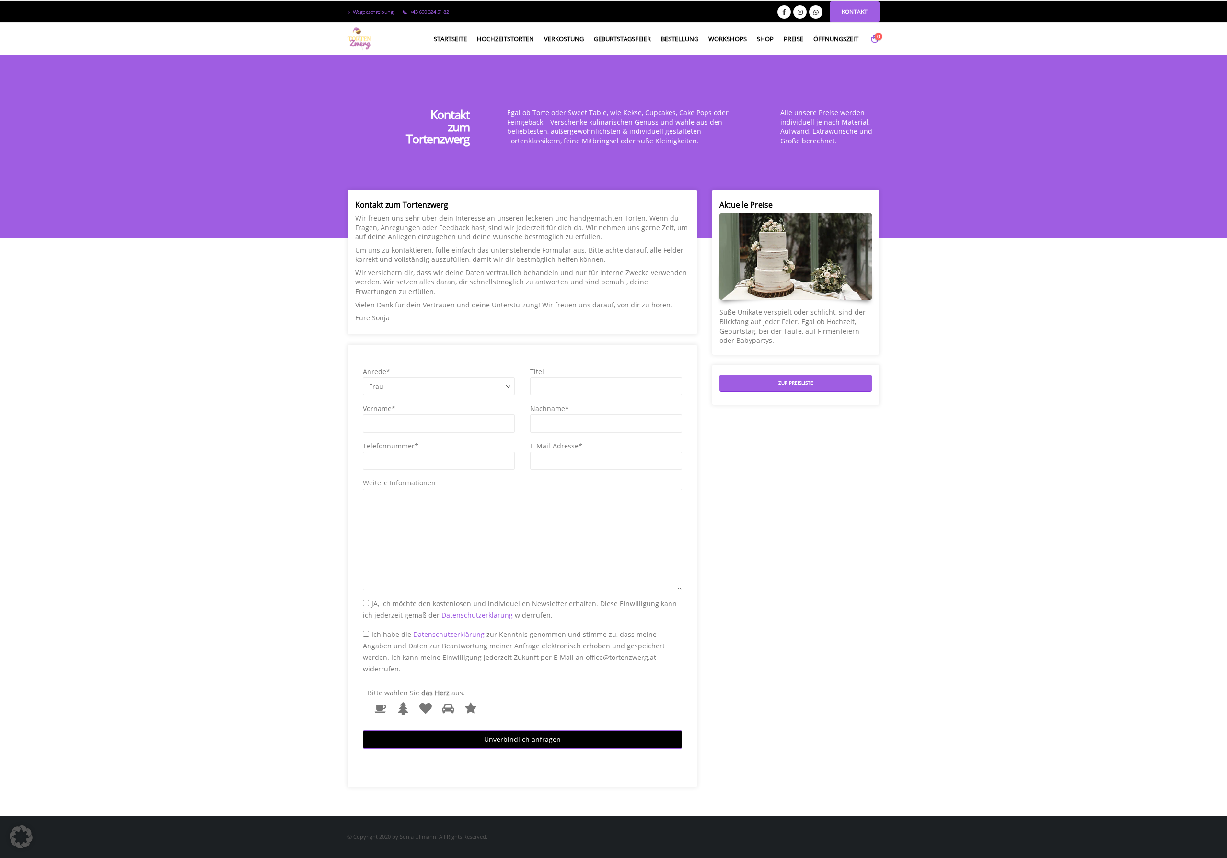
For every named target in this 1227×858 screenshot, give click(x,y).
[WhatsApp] (815, 12)
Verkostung (564, 39)
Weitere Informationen (399, 482)
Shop (765, 39)
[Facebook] (784, 12)
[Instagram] (800, 12)
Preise (793, 39)
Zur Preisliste (795, 382)
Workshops (727, 39)
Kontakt (855, 12)
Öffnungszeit (835, 39)
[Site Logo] (359, 39)
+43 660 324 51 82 (429, 11)
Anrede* (376, 371)
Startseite (450, 39)
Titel (537, 371)
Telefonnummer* (390, 445)
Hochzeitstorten (505, 39)
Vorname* (379, 408)
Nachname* (549, 408)
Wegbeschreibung (373, 11)
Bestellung (679, 39)
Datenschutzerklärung (477, 615)
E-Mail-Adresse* (556, 445)
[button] (21, 837)
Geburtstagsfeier (622, 39)
